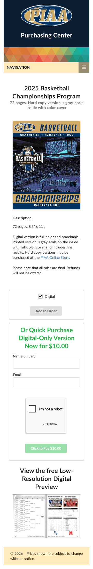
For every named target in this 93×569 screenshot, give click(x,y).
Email (17, 374)
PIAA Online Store (55, 257)
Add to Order (46, 311)
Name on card (24, 356)
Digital (50, 296)
